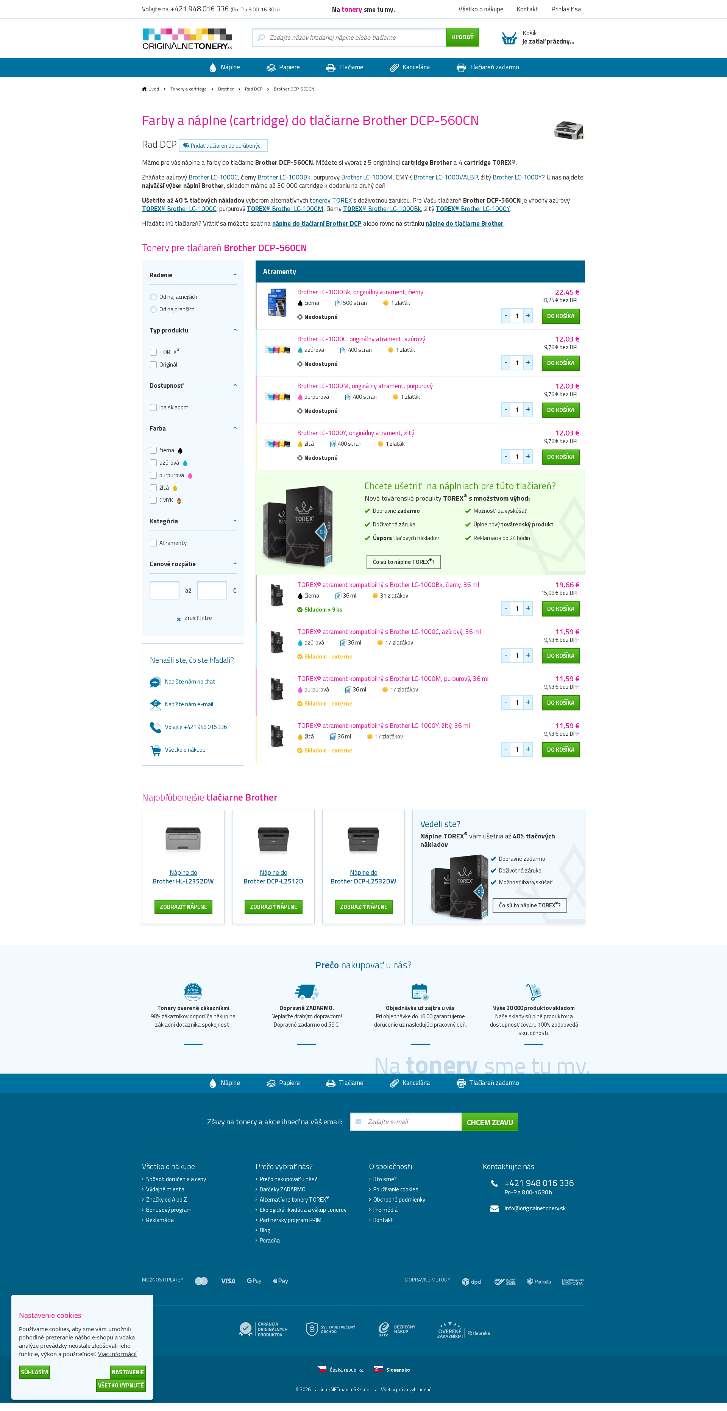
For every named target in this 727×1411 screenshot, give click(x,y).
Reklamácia (160, 1220)
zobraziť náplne (183, 906)
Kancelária (415, 67)
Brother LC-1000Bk (283, 177)
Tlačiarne (350, 67)
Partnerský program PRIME (292, 1220)
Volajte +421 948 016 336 (196, 727)
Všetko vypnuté (121, 1385)
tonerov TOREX (331, 200)
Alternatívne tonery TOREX (294, 1200)
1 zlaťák (400, 302)
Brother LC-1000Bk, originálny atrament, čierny (360, 292)
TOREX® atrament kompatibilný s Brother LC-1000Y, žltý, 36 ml (383, 725)
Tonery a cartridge (188, 88)
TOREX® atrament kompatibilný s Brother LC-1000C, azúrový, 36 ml (389, 632)
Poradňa (270, 1240)
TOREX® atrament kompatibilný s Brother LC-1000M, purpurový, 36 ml (392, 679)
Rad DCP (253, 88)
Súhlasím (34, 1372)
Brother (226, 88)
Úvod (153, 88)
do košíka (560, 316)
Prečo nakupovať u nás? (288, 1179)
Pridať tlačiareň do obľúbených (227, 145)
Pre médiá (385, 1210)
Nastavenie (128, 1372)
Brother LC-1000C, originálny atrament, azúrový (361, 339)
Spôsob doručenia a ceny (176, 1179)
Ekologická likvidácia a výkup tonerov (303, 1210)
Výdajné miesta (165, 1189)
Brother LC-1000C (213, 177)
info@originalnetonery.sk (535, 1208)
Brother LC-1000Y (517, 177)
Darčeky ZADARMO (283, 1189)
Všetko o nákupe (185, 749)
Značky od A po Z (166, 1200)
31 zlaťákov (394, 595)
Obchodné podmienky (399, 1200)
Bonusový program (169, 1210)
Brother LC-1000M (367, 177)
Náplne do (183, 877)
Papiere (289, 67)
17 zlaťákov (399, 642)
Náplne (229, 67)
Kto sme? (385, 1179)
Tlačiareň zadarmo (493, 67)
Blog (265, 1230)
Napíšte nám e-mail (189, 704)
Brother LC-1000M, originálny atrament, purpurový (365, 386)
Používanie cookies (395, 1189)
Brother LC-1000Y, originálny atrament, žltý (355, 433)
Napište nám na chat (190, 681)
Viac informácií (117, 1354)
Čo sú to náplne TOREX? (404, 561)
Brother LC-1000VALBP (445, 177)
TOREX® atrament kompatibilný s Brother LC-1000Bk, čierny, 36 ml (388, 585)
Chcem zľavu (490, 1122)
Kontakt (383, 1220)
